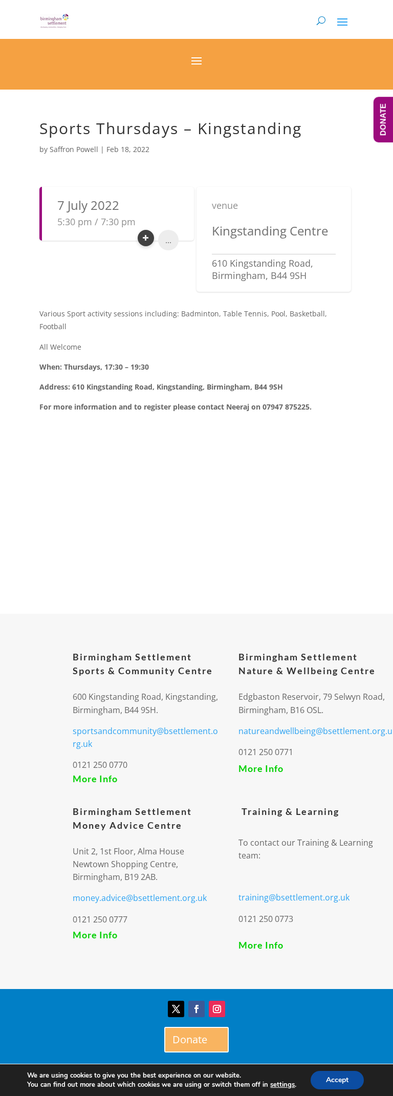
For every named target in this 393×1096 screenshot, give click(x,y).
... (168, 240)
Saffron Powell (74, 149)
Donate (189, 1039)
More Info (95, 778)
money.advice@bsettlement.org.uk (140, 898)
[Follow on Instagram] (217, 1009)
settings (282, 1084)
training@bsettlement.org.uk (294, 897)
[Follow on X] (176, 1009)
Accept (337, 1080)
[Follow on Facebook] (196, 1009)
